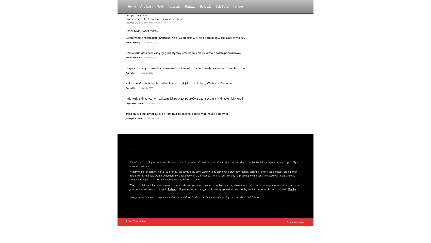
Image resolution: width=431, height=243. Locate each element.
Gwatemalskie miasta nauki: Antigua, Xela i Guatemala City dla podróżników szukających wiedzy (185, 37)
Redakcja (205, 6)
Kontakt (238, 6)
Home (132, 6)
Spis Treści (222, 6)
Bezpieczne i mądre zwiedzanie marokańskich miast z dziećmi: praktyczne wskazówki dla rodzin (185, 68)
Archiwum (146, 6)
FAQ (161, 6)
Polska (172, 189)
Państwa (190, 6)
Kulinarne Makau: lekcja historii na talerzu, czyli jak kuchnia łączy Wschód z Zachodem (179, 83)
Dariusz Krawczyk (134, 42)
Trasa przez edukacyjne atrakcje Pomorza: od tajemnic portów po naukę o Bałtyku (177, 113)
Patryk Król (131, 73)
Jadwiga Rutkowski (134, 118)
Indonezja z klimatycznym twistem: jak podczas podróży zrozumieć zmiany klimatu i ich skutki (184, 98)
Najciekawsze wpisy (296, 221)
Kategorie (174, 6)
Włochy (292, 189)
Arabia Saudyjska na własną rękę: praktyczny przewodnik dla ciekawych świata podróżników (183, 53)
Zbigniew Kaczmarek (135, 103)
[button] (301, 7)
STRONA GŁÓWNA (157, 22)
